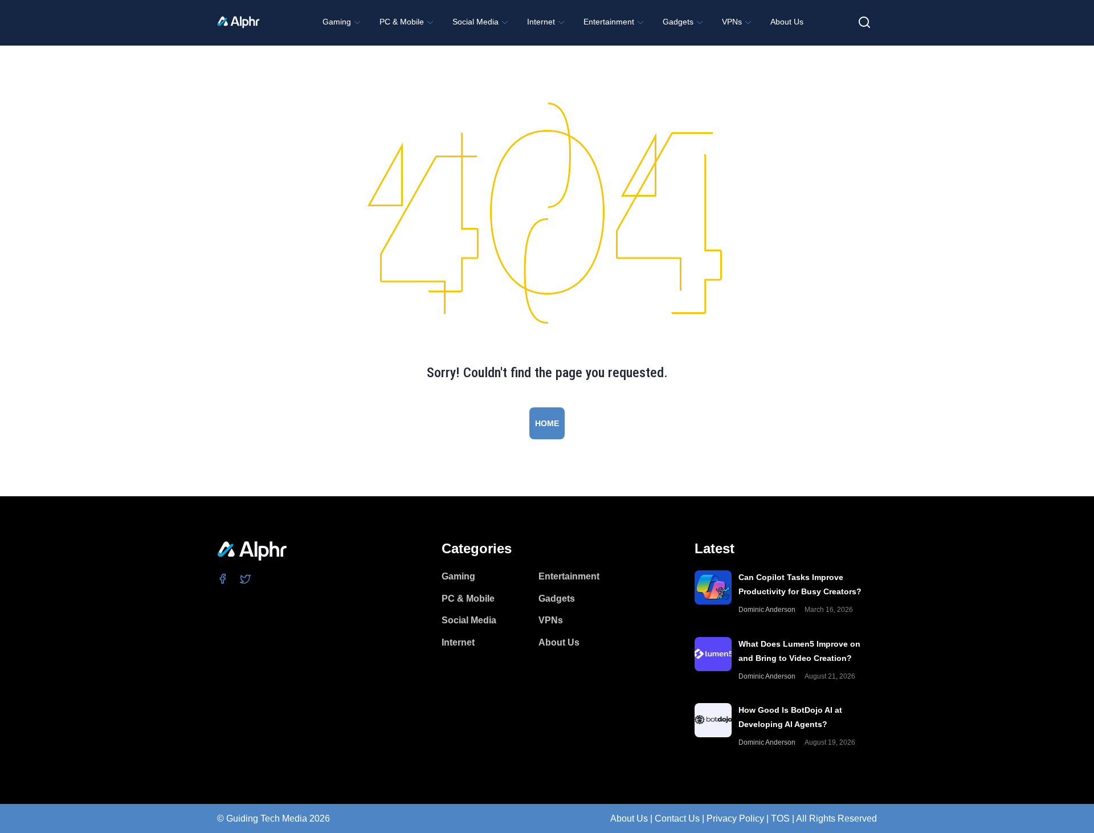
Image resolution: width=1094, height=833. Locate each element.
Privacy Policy (735, 818)
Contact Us (677, 818)
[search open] (864, 22)
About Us (629, 818)
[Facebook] (223, 578)
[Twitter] (246, 578)
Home (547, 423)
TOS (780, 818)
